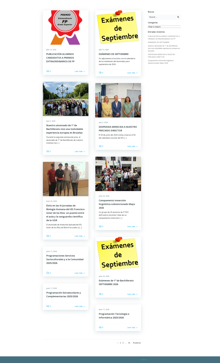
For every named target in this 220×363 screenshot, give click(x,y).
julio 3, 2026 (50, 121)
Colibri (143, 359)
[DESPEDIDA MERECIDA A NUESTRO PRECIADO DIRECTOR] (118, 100)
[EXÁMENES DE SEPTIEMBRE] (118, 27)
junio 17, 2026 (51, 251)
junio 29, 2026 (104, 196)
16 (129, 343)
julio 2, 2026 (103, 122)
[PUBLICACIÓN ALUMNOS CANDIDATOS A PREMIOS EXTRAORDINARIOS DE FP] (65, 27)
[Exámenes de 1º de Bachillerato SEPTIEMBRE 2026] (118, 254)
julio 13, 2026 (104, 49)
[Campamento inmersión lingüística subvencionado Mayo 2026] (118, 173)
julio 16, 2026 (51, 49)
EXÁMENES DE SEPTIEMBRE (158, 42)
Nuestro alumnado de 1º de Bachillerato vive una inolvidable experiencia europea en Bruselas (164, 48)
